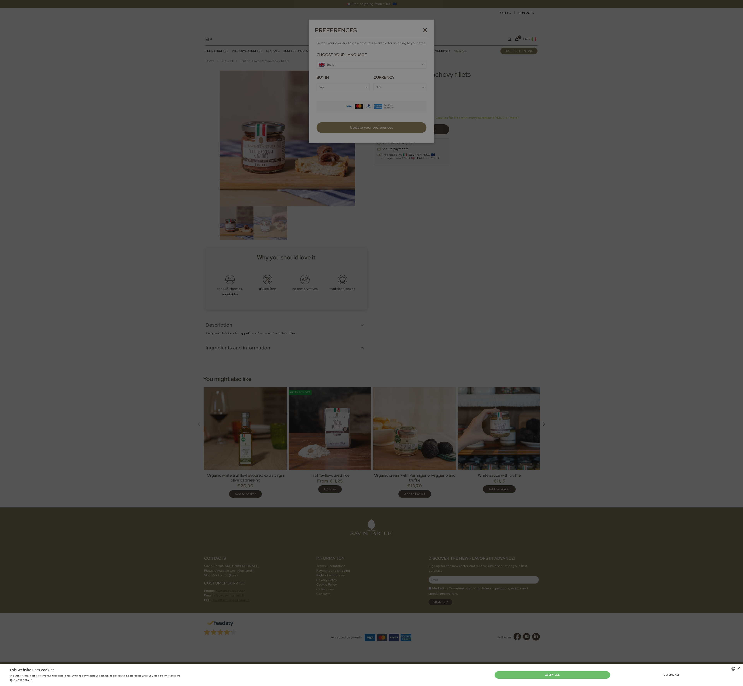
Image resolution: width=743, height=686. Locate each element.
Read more (174, 675)
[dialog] (371, 343)
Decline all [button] (671, 674)
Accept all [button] (552, 675)
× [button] (738, 668)
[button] (95, 680)
